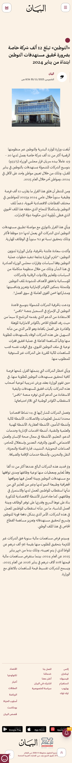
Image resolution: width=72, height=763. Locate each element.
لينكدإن (65, 673)
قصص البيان (10, 714)
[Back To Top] (61, 752)
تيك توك (64, 693)
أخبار (14, 681)
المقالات (12, 688)
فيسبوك (64, 678)
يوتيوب (65, 688)
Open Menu (65, 7)
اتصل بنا (47, 668)
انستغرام (64, 683)
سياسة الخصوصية (41, 688)
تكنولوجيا (12, 675)
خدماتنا (47, 673)
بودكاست (12, 707)
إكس (66, 668)
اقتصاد (13, 668)
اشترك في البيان (42, 683)
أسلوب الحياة (10, 701)
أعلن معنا (46, 678)
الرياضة (13, 694)
